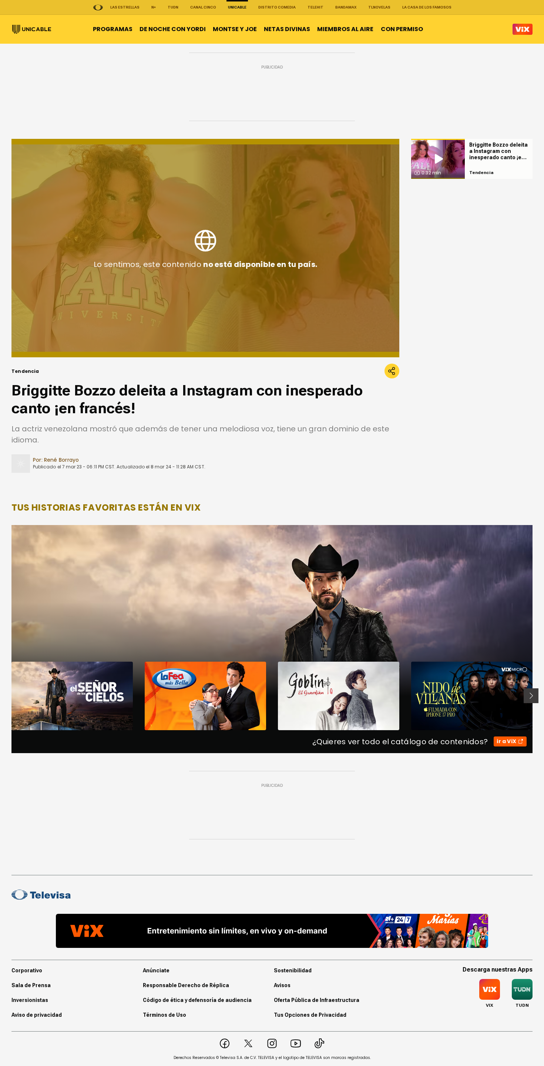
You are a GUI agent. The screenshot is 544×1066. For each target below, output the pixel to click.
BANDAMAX (345, 7)
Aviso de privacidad (36, 1015)
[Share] (392, 371)
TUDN (173, 7)
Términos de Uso (164, 1015)
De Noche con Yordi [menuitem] (173, 29)
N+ (153, 7)
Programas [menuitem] (112, 29)
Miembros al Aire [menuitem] (345, 29)
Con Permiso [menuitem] (402, 29)
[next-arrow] (531, 695)
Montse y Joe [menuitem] (235, 29)
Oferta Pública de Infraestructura (316, 1000)
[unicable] (31, 29)
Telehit (315, 7)
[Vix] (523, 29)
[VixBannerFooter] (272, 931)
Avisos (282, 985)
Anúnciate (156, 970)
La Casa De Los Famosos (426, 7)
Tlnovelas (379, 7)
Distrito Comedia (277, 7)
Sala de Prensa (31, 985)
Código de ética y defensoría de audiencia (197, 1000)
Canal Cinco (203, 7)
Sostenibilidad (293, 970)
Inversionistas (29, 1000)
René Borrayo (61, 460)
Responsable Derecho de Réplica (186, 985)
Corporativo (26, 970)
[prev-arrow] (7, 696)
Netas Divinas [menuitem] (287, 29)
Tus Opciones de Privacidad (310, 1015)
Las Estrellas (125, 7)
